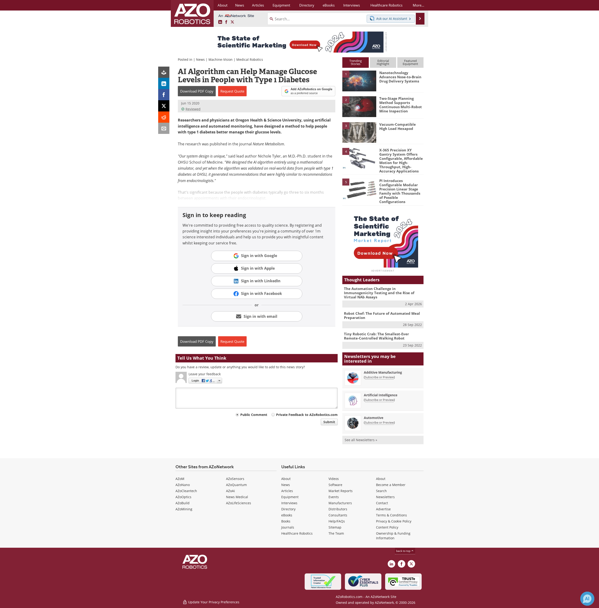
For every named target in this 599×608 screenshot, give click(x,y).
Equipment (290, 497)
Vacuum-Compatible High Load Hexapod (397, 126)
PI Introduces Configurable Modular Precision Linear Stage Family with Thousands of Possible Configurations (399, 191)
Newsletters (385, 497)
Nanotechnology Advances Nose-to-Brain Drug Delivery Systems (400, 76)
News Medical (237, 497)
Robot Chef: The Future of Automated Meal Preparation (382, 315)
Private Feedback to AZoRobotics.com (307, 414)
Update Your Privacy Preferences (213, 602)
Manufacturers (340, 503)
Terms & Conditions (391, 515)
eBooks (286, 515)
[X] (163, 105)
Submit (329, 422)
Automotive (373, 417)
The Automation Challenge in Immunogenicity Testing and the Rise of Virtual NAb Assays (379, 292)
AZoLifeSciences (238, 503)
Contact (382, 503)
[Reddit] (163, 117)
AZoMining (183, 509)
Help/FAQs (337, 521)
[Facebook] (163, 94)
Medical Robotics (249, 59)
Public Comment (253, 414)
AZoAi (230, 491)
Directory (288, 509)
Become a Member (390, 485)
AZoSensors (235, 478)
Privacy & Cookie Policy (393, 521)
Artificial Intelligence (380, 395)
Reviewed (193, 109)
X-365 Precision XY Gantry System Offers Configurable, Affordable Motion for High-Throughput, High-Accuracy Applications (401, 160)
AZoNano (182, 485)
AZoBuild (182, 503)
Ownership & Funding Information (393, 535)
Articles (287, 491)
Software (335, 485)
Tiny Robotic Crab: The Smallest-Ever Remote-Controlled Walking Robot (376, 336)
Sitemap (335, 527)
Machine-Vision (220, 59)
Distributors (338, 509)
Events (334, 497)
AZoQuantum (236, 485)
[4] (359, 158)
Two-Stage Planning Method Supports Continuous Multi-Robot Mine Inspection (400, 104)
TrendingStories (355, 62)
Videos (334, 478)
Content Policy (387, 527)
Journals (287, 527)
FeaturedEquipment (410, 62)
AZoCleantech (186, 491)
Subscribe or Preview (379, 377)
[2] (359, 106)
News (200, 59)
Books (285, 521)
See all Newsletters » (361, 440)
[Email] (163, 128)
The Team (336, 533)
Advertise (383, 509)
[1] (359, 81)
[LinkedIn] (163, 83)
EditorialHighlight (383, 62)
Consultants (338, 515)
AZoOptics (183, 497)
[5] (359, 188)
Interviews (289, 503)
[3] (359, 132)
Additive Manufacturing (383, 372)
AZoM (179, 478)
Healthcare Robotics (297, 533)
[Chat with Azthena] (587, 599)
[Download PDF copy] (163, 72)
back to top (403, 551)
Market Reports (341, 491)
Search (381, 491)
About (286, 478)
